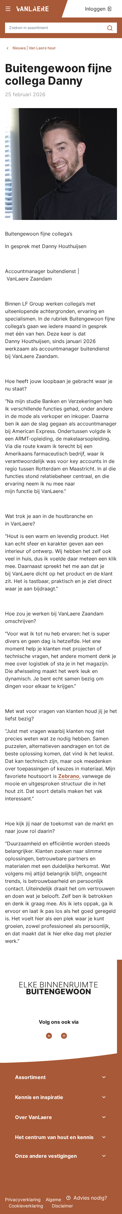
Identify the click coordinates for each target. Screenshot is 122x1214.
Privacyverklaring (23, 1199)
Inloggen (96, 9)
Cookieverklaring (26, 1205)
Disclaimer (62, 1205)
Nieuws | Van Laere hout (34, 48)
